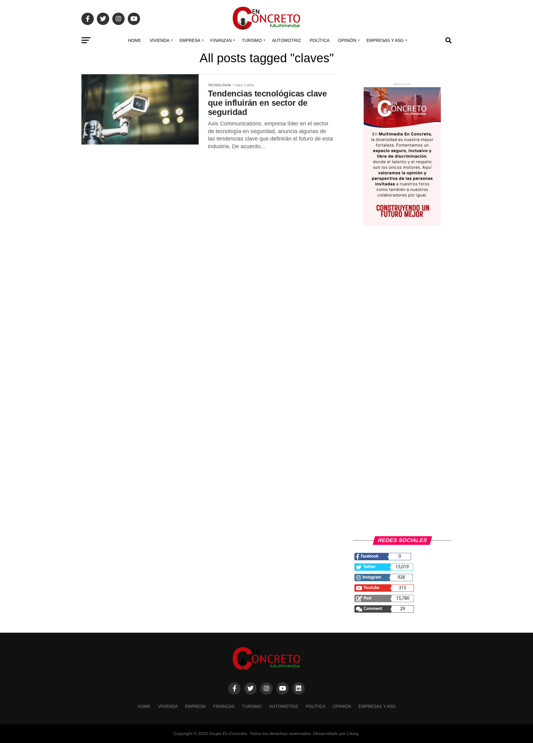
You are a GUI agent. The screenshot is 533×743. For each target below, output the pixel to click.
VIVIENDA (159, 40)
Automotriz (286, 40)
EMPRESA (190, 40)
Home (134, 40)
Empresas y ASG (385, 40)
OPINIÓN (347, 40)
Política (319, 40)
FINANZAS (221, 40)
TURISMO (252, 40)
